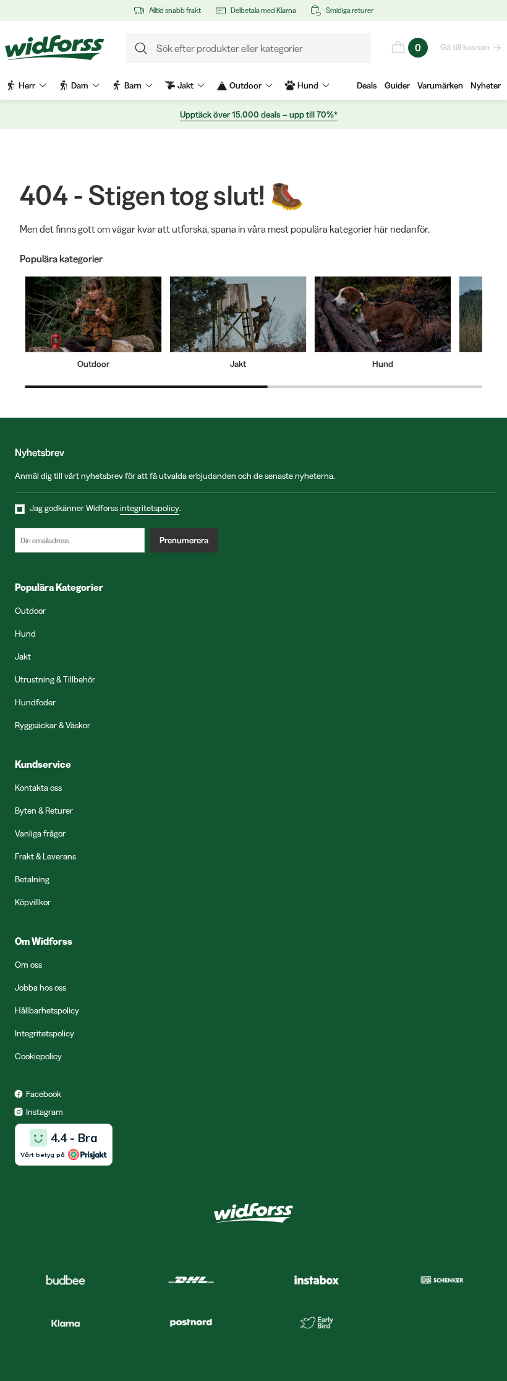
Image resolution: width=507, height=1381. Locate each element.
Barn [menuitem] (133, 85)
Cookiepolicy (38, 1056)
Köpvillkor (33, 902)
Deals (367, 85)
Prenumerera (184, 540)
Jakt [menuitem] (185, 85)
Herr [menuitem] (27, 85)
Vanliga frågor (40, 833)
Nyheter (486, 85)
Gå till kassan (465, 47)
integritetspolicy (149, 508)
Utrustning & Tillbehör (55, 679)
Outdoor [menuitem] (245, 85)
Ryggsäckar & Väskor (52, 725)
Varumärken (440, 85)
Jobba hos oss (40, 987)
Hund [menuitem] (307, 85)
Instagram (44, 1111)
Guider (397, 85)
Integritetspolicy (44, 1033)
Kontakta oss (38, 787)
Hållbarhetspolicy (47, 1010)
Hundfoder (35, 702)
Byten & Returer (44, 810)
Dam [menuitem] (79, 85)
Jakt (23, 656)
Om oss (28, 964)
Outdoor (30, 610)
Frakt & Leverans (45, 856)
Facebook (43, 1093)
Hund (25, 633)
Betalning (32, 879)
